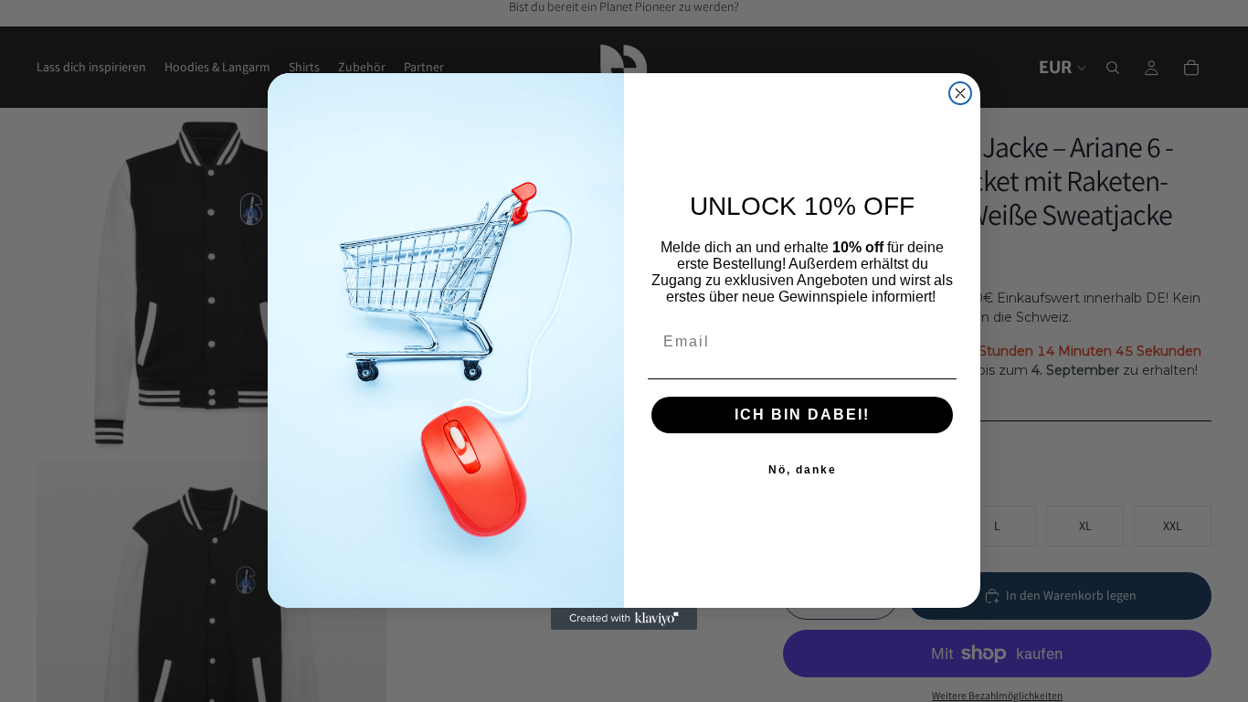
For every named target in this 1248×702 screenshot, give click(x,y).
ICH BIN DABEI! (802, 414)
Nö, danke (802, 469)
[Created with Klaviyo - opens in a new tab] (624, 619)
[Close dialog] (960, 93)
